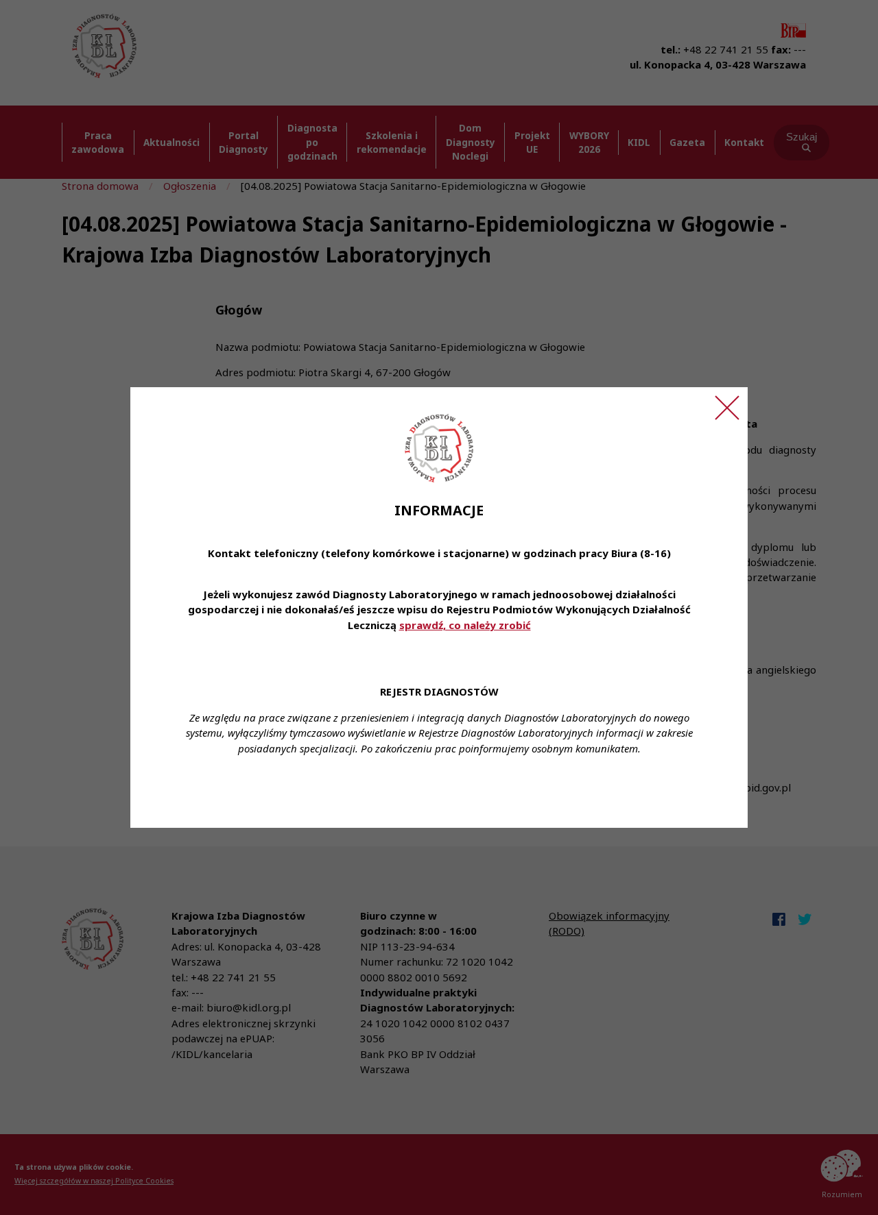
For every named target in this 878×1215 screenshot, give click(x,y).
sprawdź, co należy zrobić (465, 625)
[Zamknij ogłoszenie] (727, 407)
